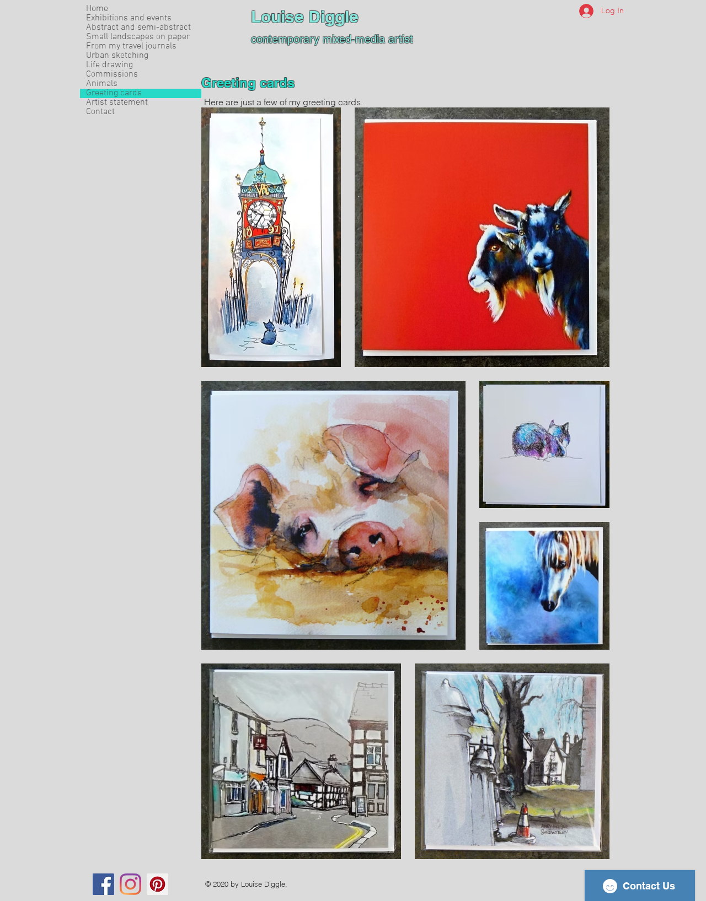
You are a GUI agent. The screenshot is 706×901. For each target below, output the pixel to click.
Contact (100, 112)
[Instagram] (130, 884)
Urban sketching (117, 56)
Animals (101, 84)
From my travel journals (131, 46)
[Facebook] (103, 884)
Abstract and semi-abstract (138, 28)
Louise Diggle (305, 16)
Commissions (112, 74)
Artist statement (117, 102)
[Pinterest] (157, 884)
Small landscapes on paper (138, 37)
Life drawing (109, 65)
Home (97, 9)
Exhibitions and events (129, 18)
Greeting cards (114, 93)
